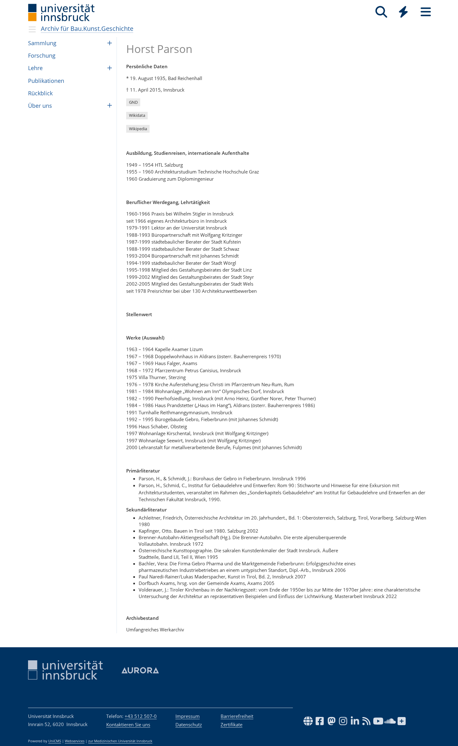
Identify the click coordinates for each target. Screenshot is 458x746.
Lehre (35, 68)
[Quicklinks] (403, 12)
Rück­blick (40, 93)
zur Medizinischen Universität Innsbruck (120, 741)
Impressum (187, 716)
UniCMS (54, 741)
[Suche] (381, 12)
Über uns (40, 105)
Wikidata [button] (137, 115)
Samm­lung (42, 43)
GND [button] (133, 102)
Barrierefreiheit (237, 716)
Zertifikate (231, 724)
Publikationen (46, 80)
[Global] (403, 12)
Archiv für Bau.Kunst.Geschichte (87, 28)
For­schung (41, 55)
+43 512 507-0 (141, 716)
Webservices (74, 741)
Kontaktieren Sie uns (128, 724)
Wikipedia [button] (138, 128)
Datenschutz (188, 724)
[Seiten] (426, 12)
